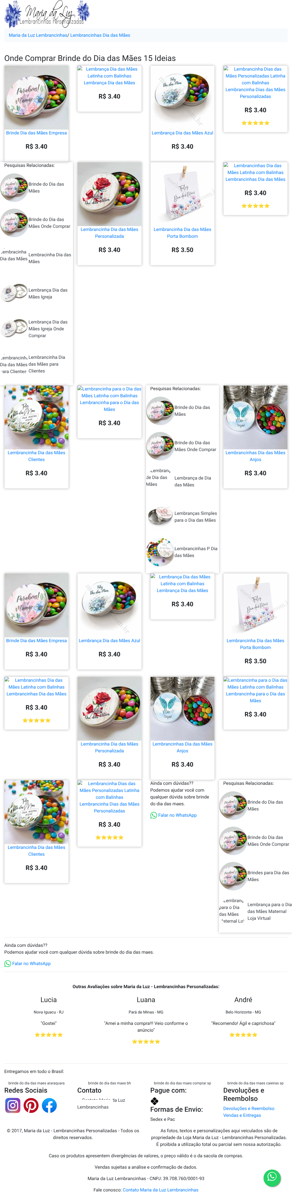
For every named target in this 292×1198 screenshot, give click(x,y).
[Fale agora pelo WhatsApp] (272, 1178)
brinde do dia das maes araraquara (36, 1083)
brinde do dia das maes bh (109, 1083)
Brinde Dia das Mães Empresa (36, 133)
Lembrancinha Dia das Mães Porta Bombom (182, 233)
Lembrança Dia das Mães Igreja (48, 293)
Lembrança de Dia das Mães (193, 481)
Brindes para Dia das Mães (268, 876)
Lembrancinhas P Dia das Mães (196, 552)
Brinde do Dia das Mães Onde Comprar (49, 223)
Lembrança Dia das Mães (109, 82)
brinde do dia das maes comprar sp (182, 1083)
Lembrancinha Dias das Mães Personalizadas (255, 93)
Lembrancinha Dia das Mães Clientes (36, 456)
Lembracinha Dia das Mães (50, 258)
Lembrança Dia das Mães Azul (182, 133)
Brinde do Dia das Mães (46, 187)
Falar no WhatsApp (177, 815)
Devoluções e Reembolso (248, 1108)
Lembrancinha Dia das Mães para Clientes (47, 364)
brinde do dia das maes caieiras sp (255, 1083)
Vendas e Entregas (242, 1115)
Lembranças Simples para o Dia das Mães (196, 517)
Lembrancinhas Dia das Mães (100, 35)
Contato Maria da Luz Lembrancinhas (101, 1103)
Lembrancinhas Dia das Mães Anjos (255, 456)
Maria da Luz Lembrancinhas (38, 35)
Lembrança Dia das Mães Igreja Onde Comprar (48, 328)
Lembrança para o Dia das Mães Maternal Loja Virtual (270, 911)
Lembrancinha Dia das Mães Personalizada (109, 233)
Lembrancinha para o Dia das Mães (109, 406)
